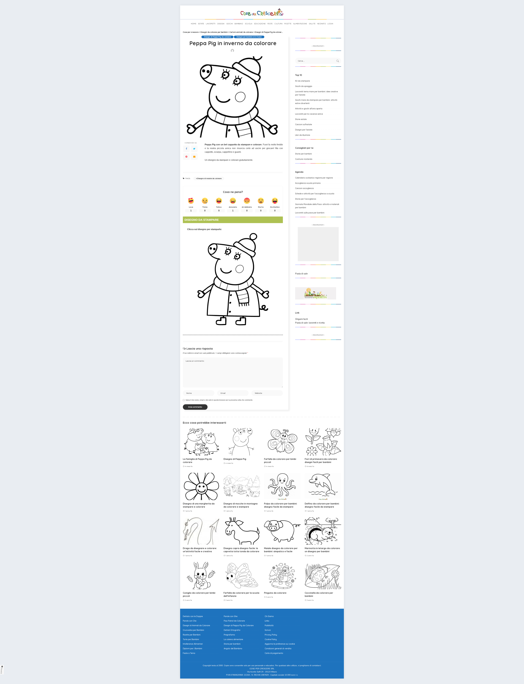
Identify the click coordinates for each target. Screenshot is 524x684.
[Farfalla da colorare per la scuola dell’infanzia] (242, 575)
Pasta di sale (301, 273)
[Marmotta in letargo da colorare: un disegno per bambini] (323, 531)
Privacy (1, 670)
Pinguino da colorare (275, 592)
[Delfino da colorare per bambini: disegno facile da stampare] (323, 486)
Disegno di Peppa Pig (235, 459)
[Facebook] (186, 148)
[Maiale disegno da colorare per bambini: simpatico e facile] (282, 531)
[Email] (194, 156)
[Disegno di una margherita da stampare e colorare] (201, 486)
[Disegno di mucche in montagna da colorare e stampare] (242, 486)
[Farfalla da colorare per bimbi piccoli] (282, 442)
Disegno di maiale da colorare (209, 178)
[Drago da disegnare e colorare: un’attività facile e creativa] (201, 531)
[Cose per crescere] (262, 12)
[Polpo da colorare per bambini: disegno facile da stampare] (282, 486)
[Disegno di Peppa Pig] (242, 442)
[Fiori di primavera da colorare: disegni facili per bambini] (323, 442)
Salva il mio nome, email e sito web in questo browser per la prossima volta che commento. (219, 400)
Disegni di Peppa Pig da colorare (217, 37)
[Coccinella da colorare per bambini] (323, 575)
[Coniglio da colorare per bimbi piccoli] (201, 575)
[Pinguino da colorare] (282, 575)
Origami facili (301, 319)
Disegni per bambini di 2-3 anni (249, 37)
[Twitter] (194, 148)
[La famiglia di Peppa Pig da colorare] (201, 442)
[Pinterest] (186, 156)
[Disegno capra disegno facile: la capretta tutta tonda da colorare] (242, 531)
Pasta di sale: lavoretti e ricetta (310, 323)
